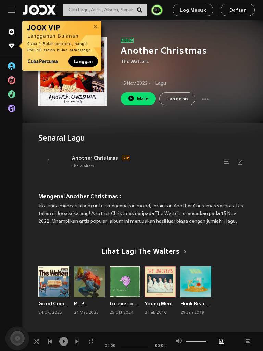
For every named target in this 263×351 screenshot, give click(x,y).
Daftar (237, 10)
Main (143, 99)
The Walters (135, 61)
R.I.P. (80, 303)
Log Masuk (193, 10)
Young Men (158, 303)
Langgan (83, 61)
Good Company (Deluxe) (53, 303)
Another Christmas (95, 158)
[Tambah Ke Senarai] (226, 162)
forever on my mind (125, 303)
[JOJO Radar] (157, 10)
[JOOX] (39, 10)
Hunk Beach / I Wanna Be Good (195, 303)
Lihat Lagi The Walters (140, 252)
